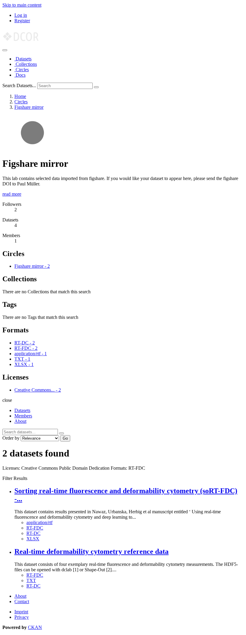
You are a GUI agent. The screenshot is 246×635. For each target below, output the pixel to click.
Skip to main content (21, 5)
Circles (21, 69)
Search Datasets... (19, 85)
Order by (11, 438)
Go (65, 438)
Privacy (21, 617)
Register (22, 20)
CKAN (35, 627)
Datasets (23, 58)
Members (23, 415)
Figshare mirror (29, 107)
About (20, 421)
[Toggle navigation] (4, 50)
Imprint (21, 611)
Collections (25, 64)
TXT (31, 580)
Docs (20, 75)
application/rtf (39, 522)
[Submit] (96, 87)
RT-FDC (34, 527)
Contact (21, 601)
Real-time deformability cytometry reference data (91, 551)
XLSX (32, 538)
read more (11, 194)
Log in (20, 15)
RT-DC (33, 533)
